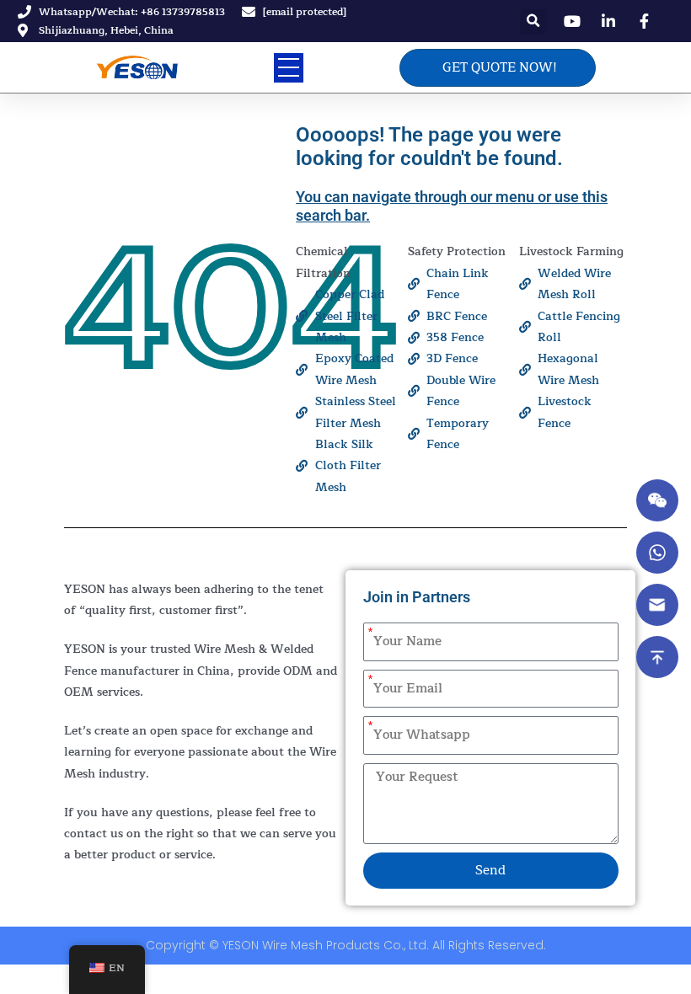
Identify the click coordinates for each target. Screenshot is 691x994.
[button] (533, 21)
